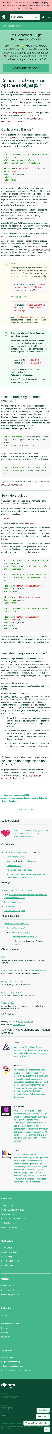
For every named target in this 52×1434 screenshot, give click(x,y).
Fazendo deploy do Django (20, 932)
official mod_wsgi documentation (16, 113)
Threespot (7, 1408)
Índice (4, 970)
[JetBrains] (6, 1074)
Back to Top (27, 809)
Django (4, 17)
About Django (7, 1206)
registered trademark (26, 1426)
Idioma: (42, 1416)
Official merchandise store (12, 1366)
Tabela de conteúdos (12, 902)
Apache (26, 92)
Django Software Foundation (13, 1219)
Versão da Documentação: (36, 1423)
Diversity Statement (9, 1227)
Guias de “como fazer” (16, 928)
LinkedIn (4, 1332)
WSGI (26, 102)
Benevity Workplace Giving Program (16, 1370)
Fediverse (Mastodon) (10, 1324)
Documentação (11, 26)
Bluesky (4, 1328)
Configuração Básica (15, 857)
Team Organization (9, 1214)
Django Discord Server (11, 981)
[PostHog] (6, 1158)
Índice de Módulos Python (14, 911)
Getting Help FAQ (8, 1286)
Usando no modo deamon (22, 861)
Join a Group (6, 1248)
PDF (26, 1021)
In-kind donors (9, 1397)
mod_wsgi (35, 92)
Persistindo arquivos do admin (19, 870)
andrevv (7, 1416)
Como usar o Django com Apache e (23, 852)
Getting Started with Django (12, 1210)
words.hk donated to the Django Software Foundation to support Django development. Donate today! (31, 833)
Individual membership (10, 1265)
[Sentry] (6, 1050)
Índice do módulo (16, 970)
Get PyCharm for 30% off (26, 67)
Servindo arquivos (14, 866)
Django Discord (7, 1290)
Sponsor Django (8, 1357)
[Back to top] (46, 1429)
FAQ (3, 957)
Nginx (6, 519)
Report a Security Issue (10, 1261)
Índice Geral (9, 906)
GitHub (4, 1315)
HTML (20, 1021)
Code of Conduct (8, 1223)
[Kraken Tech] (6, 1115)
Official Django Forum (11, 992)
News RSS (5, 1337)
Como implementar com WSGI (16, 795)
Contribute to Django (10, 1252)
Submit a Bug (6, 1256)
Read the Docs (19, 1025)
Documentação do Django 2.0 (16, 924)
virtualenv (17, 213)
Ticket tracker (7, 1003)
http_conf (12, 138)
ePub (31, 1021)
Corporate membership (10, 1362)
